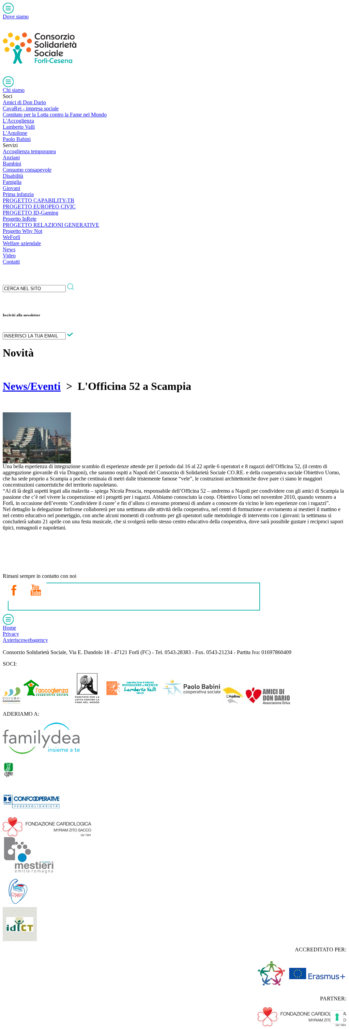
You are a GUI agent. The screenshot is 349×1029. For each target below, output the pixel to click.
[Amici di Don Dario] (267, 702)
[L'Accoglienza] (46, 702)
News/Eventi (32, 386)
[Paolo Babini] (191, 702)
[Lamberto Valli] (132, 702)
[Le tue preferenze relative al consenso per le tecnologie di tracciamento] (337, 1017)
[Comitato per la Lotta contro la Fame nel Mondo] (87, 702)
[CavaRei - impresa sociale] (11, 702)
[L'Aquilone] (233, 702)
